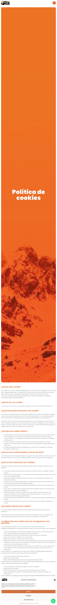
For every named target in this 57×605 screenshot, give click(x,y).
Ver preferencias (28, 599)
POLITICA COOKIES (22, 603)
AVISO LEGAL (36, 603)
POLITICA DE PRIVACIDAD (29, 603)
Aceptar (28, 591)
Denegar (28, 595)
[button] (55, 580)
